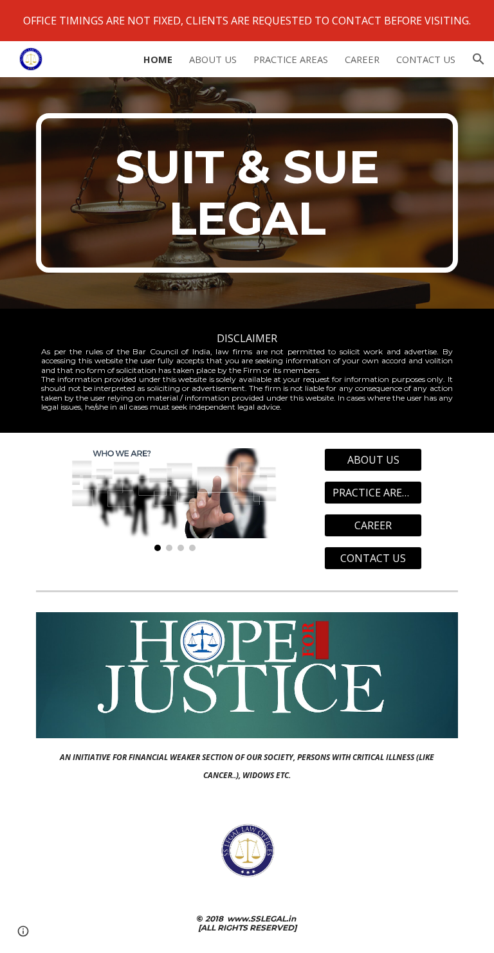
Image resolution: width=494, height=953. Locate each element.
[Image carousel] (174, 500)
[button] (478, 59)
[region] (247, 20)
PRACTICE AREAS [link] (290, 59)
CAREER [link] (362, 59)
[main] (246, 193)
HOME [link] (157, 59)
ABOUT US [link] (213, 59)
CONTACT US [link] (425, 59)
